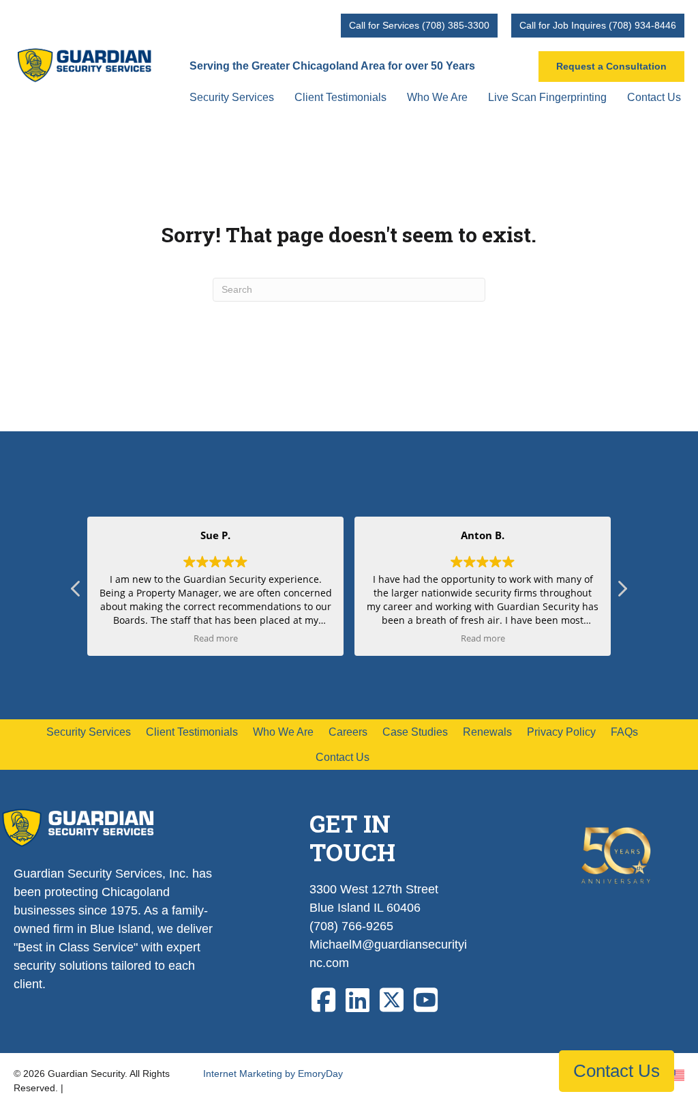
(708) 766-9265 (351, 926)
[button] (621, 592)
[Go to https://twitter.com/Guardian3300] (391, 1001)
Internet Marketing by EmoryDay (273, 1073)
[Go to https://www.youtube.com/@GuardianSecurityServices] (425, 1001)
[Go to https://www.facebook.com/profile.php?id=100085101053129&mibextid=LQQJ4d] (323, 1001)
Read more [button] (216, 638)
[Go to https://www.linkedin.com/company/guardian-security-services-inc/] (357, 1001)
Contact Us (616, 1071)
